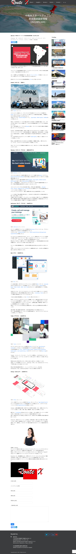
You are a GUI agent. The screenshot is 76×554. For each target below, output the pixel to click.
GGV (27, 351)
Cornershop (37, 293)
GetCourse (15, 226)
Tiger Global (33, 117)
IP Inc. (21, 349)
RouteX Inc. (16, 552)
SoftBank (45, 117)
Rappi (12, 287)
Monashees (30, 179)
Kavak (14, 110)
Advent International (15, 176)
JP (65, 2)
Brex (27, 287)
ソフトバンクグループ (34, 75)
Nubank (27, 126)
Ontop (14, 399)
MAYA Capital (13, 181)
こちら (30, 79)
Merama (15, 172)
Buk (14, 281)
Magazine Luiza (21, 188)
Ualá (25, 287)
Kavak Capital (33, 136)
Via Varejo (27, 188)
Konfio (18, 287)
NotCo (42, 293)
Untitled (12, 348)
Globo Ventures (25, 181)
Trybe (14, 344)
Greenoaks (46, 284)
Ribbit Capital (40, 117)
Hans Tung (44, 351)
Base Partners (41, 346)
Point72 (46, 402)
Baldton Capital (42, 179)
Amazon (15, 188)
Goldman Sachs (21, 232)
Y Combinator (18, 412)
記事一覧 (12, 35)
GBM (22, 287)
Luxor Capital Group (21, 351)
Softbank (22, 176)
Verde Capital (13, 351)
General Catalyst (22, 117)
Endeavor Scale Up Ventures (40, 349)
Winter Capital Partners (34, 232)
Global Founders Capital (28, 349)
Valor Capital (35, 179)
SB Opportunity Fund (21, 405)
